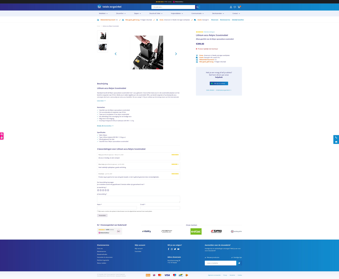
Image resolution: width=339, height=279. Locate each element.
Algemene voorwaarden (214, 275)
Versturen (239, 263)
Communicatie (196, 13)
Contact (235, 13)
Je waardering (101, 187)
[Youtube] (178, 249)
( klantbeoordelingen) (209, 32)
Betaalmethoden (102, 254)
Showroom (214, 20)
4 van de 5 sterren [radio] (106, 190)
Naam (99, 204)
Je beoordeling (102, 194)
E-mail (142, 204)
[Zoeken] (197, 7)
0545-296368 (210, 90)
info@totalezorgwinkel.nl (223, 90)
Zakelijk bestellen (238, 20)
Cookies (240, 275)
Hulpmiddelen (176, 13)
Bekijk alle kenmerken (104, 126)
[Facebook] (169, 249)
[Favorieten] (235, 7)
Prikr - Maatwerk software (119, 276)
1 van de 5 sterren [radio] (98, 190)
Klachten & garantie (103, 260)
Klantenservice (225, 20)
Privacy (225, 275)
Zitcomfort (120, 13)
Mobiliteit (102, 13)
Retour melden (101, 263)
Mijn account (139, 248)
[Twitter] (175, 249)
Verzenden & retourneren (105, 257)
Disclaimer (232, 275)
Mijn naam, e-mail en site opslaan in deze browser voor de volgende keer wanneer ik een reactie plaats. (125, 211)
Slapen (136, 13)
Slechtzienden (217, 13)
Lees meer (100, 101)
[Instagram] (172, 249)
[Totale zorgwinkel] (109, 6)
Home (98, 26)
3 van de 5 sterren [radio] (103, 190)
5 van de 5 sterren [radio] (108, 190)
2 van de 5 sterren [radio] (101, 190)
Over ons (100, 248)
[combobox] (173, 7)
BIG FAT (109, 276)
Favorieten (138, 251)
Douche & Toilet (154, 13)
